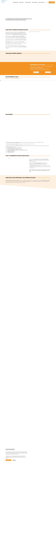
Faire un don (8, 460)
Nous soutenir (27, 2)
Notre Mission (15, 2)
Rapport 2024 (48, 72)
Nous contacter (41, 2)
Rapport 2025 (36, 72)
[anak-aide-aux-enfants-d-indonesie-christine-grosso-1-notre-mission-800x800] (16, 158)
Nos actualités (34, 2)
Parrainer (14, 460)
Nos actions (21, 2)
